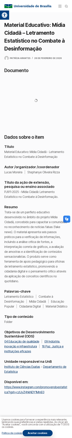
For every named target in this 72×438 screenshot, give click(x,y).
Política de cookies (12, 433)
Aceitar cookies (37, 433)
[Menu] (60, 6)
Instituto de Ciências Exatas (22, 367)
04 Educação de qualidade (21, 341)
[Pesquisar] (66, 6)
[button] (4, 15)
